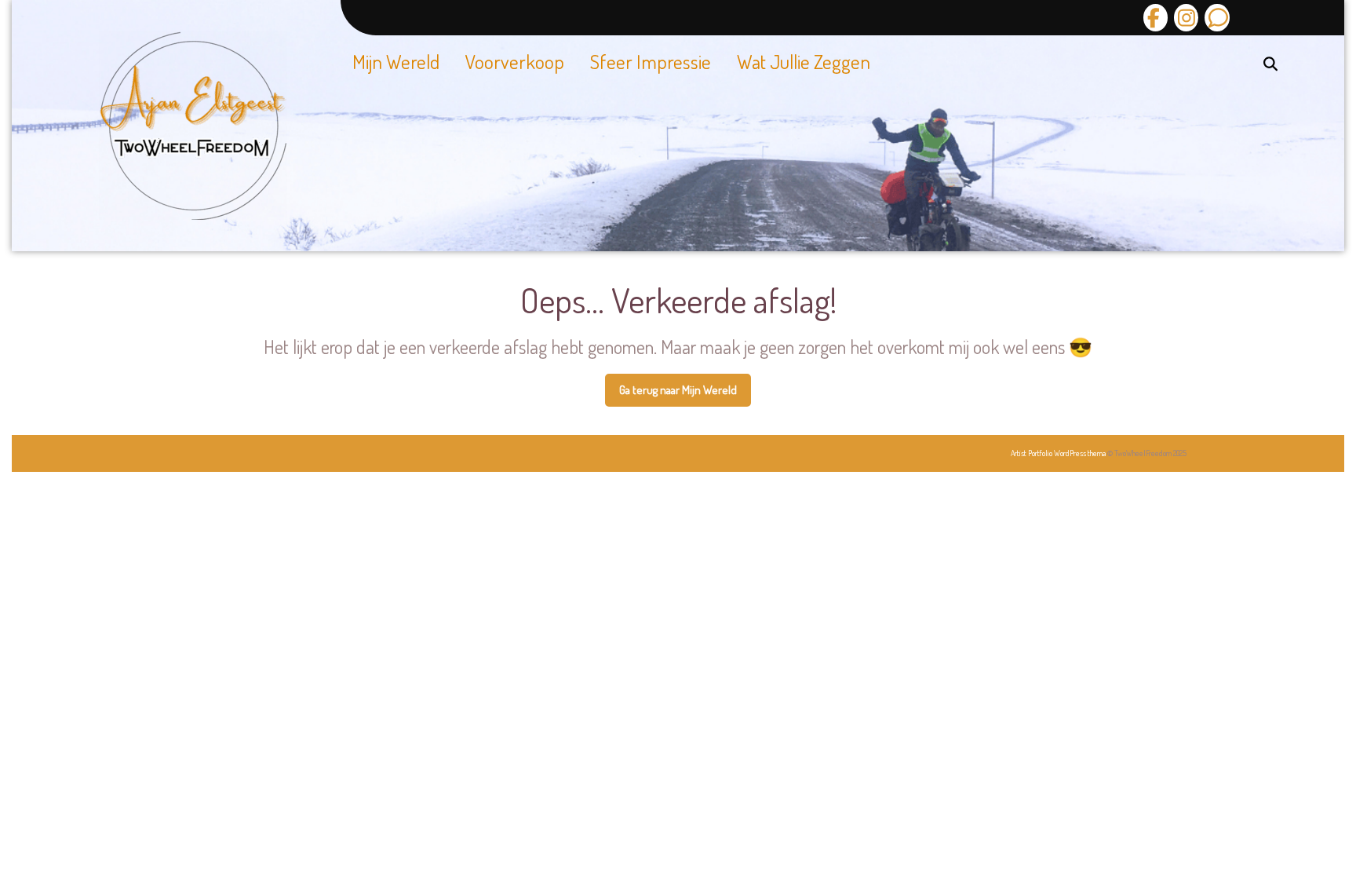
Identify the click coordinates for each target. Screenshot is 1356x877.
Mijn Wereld (395, 61)
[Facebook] (1155, 17)
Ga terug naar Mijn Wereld (685, 394)
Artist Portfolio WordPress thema (1058, 453)
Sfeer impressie (650, 61)
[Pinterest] (1215, 17)
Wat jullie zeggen (803, 61)
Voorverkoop (514, 61)
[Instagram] (1184, 17)
